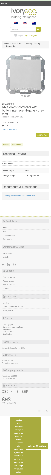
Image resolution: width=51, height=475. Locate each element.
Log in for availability (9, 129)
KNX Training (7, 403)
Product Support (9, 285)
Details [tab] (6, 144)
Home (5, 227)
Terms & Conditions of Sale (13, 307)
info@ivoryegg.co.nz (11, 363)
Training (5, 288)
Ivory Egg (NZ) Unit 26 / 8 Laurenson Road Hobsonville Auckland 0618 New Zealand (13, 329)
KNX (14, 403)
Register (34, 35)
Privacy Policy (8, 310)
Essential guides (9, 277)
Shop (4, 231)
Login (26, 35)
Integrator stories (9, 235)
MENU (4, 4)
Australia (6, 257)
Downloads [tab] (16, 144)
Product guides (8, 281)
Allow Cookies (37, 446)
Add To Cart (42, 135)
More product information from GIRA (20, 195)
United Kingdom (8, 253)
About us (6, 303)
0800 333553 (8, 361)
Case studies (7, 239)
